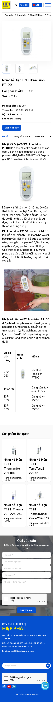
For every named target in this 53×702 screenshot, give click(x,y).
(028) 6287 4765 (33, 643)
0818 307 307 (17, 643)
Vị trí (25, 5)
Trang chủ (9, 15)
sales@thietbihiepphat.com (21, 651)
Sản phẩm (21, 15)
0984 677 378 (25, 646)
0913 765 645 (9, 646)
